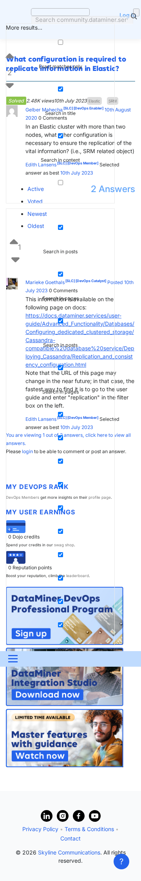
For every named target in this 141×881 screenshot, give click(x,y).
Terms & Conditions (89, 829)
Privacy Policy (40, 829)
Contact (70, 838)
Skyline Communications (69, 852)
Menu (12, 659)
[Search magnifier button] (136, 12)
